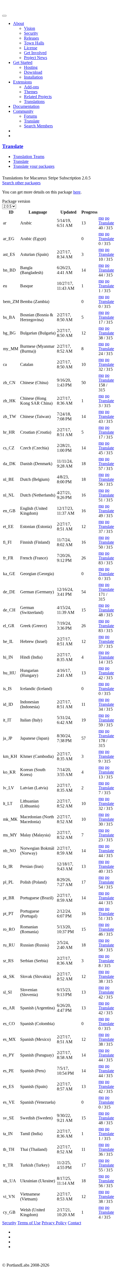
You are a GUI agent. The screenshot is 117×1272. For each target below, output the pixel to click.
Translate (31, 121)
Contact (74, 1223)
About (18, 23)
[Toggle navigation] (4, 16)
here (77, 192)
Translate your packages (33, 166)
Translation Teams (28, 156)
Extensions (22, 82)
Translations (34, 101)
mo (101, 218)
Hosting (31, 67)
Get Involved (35, 52)
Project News (35, 57)
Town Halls (34, 43)
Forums (30, 116)
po (107, 218)
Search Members (38, 126)
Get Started (22, 62)
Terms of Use (29, 1223)
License (30, 48)
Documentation (26, 106)
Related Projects (38, 96)
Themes (31, 91)
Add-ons (31, 87)
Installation (33, 77)
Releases (31, 38)
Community (23, 111)
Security (31, 33)
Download (33, 72)
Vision (29, 28)
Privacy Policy (54, 1223)
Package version (16, 201)
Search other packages (21, 183)
